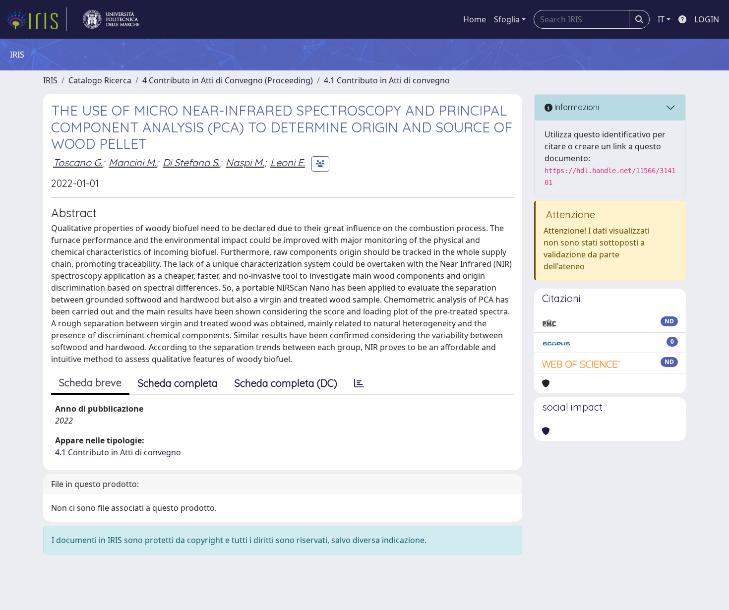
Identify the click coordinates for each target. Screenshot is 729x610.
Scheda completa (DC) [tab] (286, 383)
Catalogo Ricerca (99, 80)
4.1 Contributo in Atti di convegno (387, 80)
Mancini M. (133, 162)
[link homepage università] (111, 19)
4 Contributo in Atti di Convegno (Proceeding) (227, 80)
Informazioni (575, 107)
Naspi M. (245, 162)
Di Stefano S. (191, 162)
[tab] (359, 383)
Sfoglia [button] (507, 19)
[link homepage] (36, 19)
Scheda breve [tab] (90, 382)
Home (474, 19)
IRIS (50, 80)
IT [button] (661, 19)
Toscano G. (78, 162)
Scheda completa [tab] (178, 383)
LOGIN (706, 19)
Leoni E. (287, 162)
